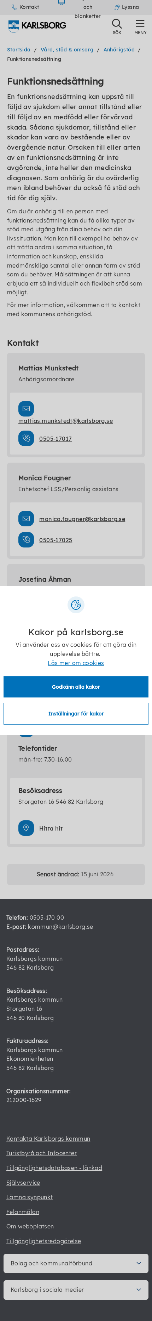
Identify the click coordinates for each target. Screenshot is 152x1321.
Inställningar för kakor (76, 713)
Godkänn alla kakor (76, 687)
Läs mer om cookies (76, 662)
